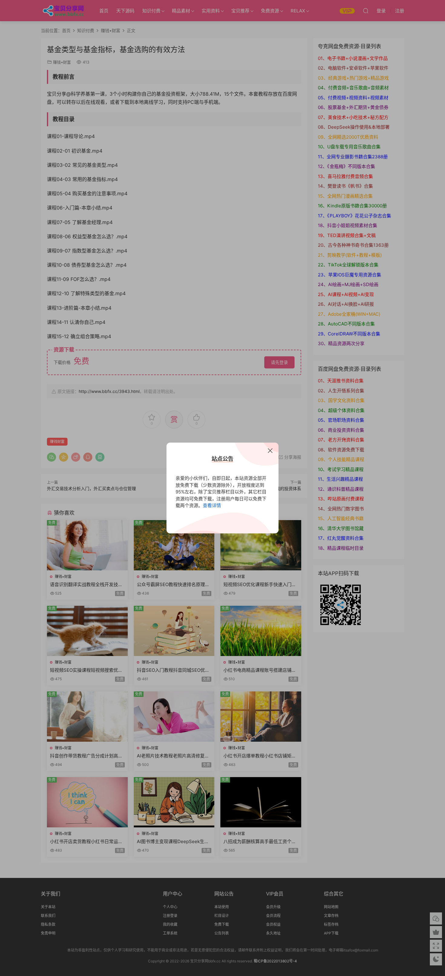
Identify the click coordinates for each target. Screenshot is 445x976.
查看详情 (212, 505)
